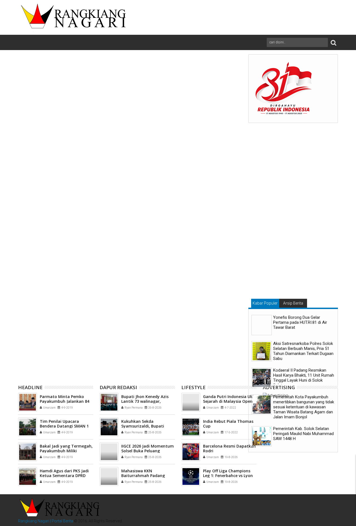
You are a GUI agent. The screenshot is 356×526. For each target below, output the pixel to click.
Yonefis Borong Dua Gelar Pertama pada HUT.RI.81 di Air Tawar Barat (300, 322)
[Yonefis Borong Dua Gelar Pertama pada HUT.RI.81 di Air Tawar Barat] (262, 325)
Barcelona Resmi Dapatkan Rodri (229, 448)
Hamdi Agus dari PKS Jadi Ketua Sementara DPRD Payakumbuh (64, 475)
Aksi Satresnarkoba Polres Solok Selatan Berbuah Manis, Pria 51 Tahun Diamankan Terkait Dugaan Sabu (303, 351)
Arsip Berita (293, 303)
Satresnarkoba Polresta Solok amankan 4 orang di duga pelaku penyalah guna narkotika (55, 341)
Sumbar (110, 249)
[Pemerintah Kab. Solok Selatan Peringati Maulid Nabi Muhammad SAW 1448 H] (262, 436)
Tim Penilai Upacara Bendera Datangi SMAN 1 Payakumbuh (64, 426)
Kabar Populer (265, 303)
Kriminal (57, 249)
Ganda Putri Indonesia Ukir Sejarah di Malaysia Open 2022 (229, 401)
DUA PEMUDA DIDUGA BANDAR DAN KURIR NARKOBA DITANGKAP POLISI (129, 339)
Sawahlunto (90, 249)
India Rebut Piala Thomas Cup (228, 424)
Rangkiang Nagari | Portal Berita (45, 521)
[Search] (333, 42)
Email (223, 84)
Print (203, 84)
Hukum (42, 249)
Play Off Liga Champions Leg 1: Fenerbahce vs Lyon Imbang (228, 475)
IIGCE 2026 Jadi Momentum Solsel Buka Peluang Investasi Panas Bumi (147, 450)
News (72, 249)
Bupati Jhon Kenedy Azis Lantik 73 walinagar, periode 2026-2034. (145, 401)
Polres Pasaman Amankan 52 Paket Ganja (203, 339)
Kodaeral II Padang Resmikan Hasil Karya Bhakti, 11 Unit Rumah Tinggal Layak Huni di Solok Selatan (303, 378)
